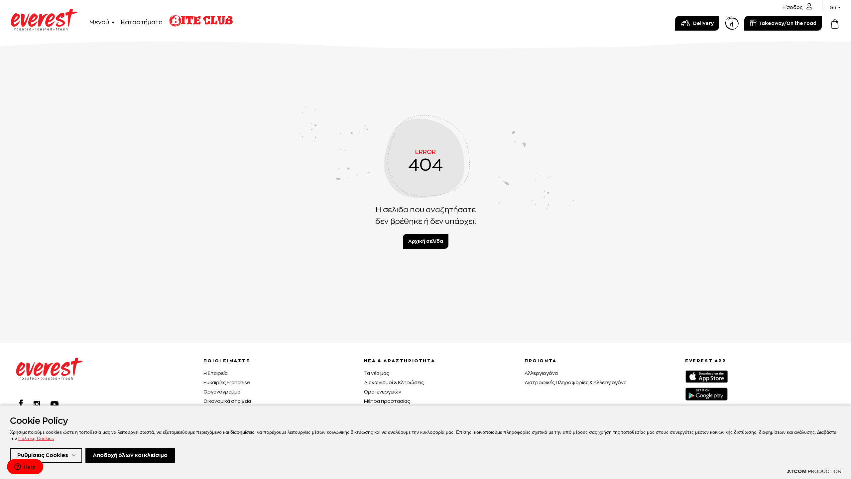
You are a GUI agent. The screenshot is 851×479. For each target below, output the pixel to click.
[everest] (44, 12)
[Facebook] (21, 403)
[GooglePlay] (706, 394)
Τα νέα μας (376, 373)
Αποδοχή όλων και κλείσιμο (130, 455)
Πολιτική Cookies (36, 438)
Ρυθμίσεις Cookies (42, 455)
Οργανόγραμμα (221, 391)
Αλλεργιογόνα (541, 373)
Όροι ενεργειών (382, 391)
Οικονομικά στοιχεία (227, 401)
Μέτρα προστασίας (387, 401)
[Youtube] (54, 404)
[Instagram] (37, 404)
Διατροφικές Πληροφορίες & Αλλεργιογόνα (576, 382)
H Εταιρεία (215, 373)
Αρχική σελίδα (425, 241)
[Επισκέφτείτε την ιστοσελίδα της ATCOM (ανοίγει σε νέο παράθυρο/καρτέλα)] (814, 471)
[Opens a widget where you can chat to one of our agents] (25, 467)
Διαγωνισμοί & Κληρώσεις (394, 382)
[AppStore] (706, 376)
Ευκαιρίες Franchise (226, 382)
